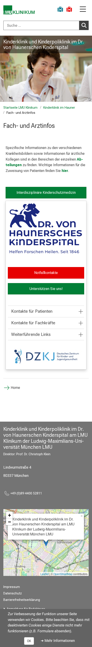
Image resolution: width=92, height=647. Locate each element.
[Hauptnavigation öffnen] (83, 9)
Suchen (84, 25)
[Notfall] (69, 10)
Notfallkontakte (46, 273)
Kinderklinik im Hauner (59, 108)
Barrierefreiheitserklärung (21, 600)
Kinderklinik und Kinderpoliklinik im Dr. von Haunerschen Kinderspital (43, 44)
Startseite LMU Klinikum (20, 108)
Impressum (11, 587)
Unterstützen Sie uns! (46, 289)
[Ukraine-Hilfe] (60, 10)
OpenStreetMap (63, 574)
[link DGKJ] (46, 356)
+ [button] (9, 515)
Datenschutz (12, 593)
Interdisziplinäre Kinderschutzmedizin (46, 192)
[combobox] (46, 25)
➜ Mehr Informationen (58, 641)
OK (29, 641)
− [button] (9, 522)
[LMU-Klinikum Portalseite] (19, 9)
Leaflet (44, 574)
